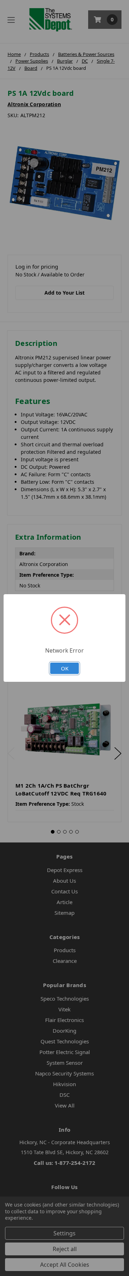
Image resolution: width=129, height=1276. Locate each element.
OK (64, 668)
